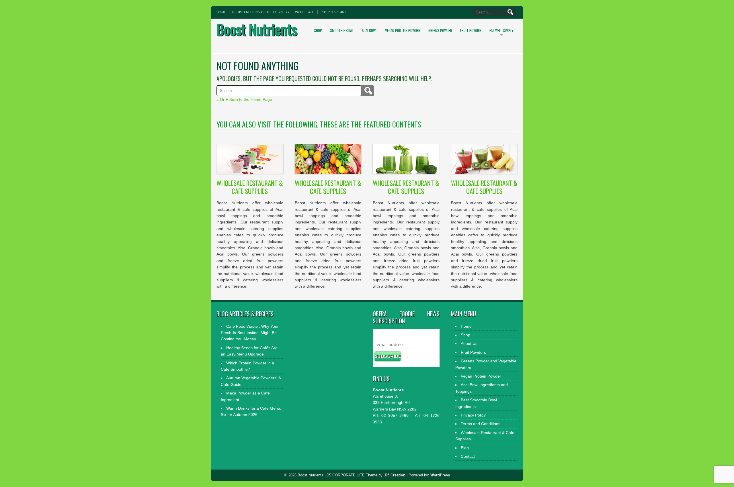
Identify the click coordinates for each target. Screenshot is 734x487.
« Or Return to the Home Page (244, 99)
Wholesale (304, 12)
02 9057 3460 (394, 415)
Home (221, 12)
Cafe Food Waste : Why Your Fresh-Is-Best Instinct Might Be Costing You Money (250, 332)
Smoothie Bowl (342, 30)
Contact (468, 456)
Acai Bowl (369, 30)
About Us (469, 343)
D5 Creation (395, 475)
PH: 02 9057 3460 (333, 12)
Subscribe (386, 334)
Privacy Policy (473, 415)
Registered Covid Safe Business (260, 12)
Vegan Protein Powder (402, 30)
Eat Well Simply (501, 30)
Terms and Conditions (480, 423)
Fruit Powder (470, 30)
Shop (318, 30)
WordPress (440, 475)
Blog (465, 447)
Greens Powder (440, 30)
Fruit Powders (473, 352)
